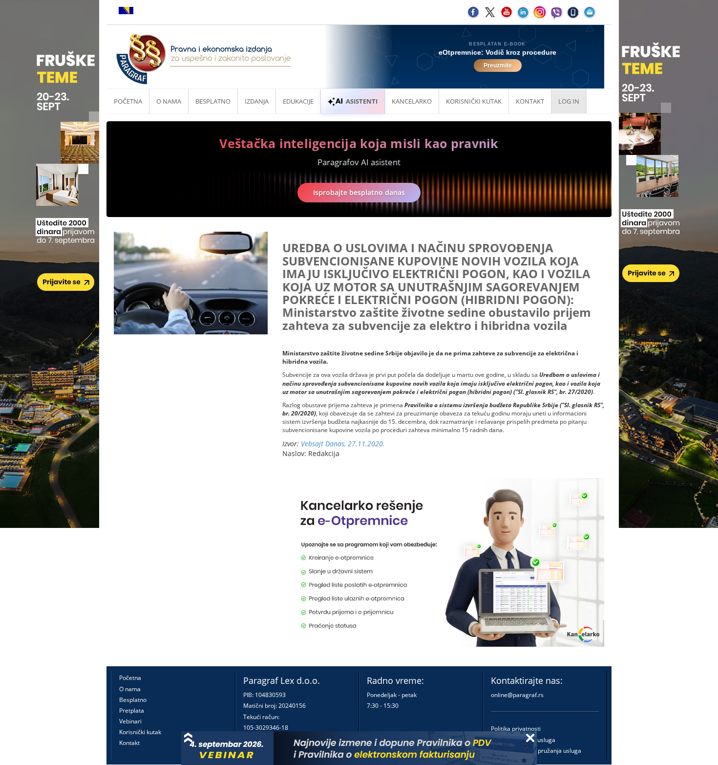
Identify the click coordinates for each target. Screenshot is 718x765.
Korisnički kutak (140, 732)
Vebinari (130, 721)
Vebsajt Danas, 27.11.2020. (343, 443)
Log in (568, 101)
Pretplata (131, 710)
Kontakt (129, 743)
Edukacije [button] (298, 101)
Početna (128, 101)
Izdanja (257, 101)
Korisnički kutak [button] (474, 101)
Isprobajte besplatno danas (359, 192)
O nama (168, 101)
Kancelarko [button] (412, 101)
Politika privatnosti (516, 728)
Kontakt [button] (530, 101)
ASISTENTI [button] (362, 101)
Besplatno (213, 101)
